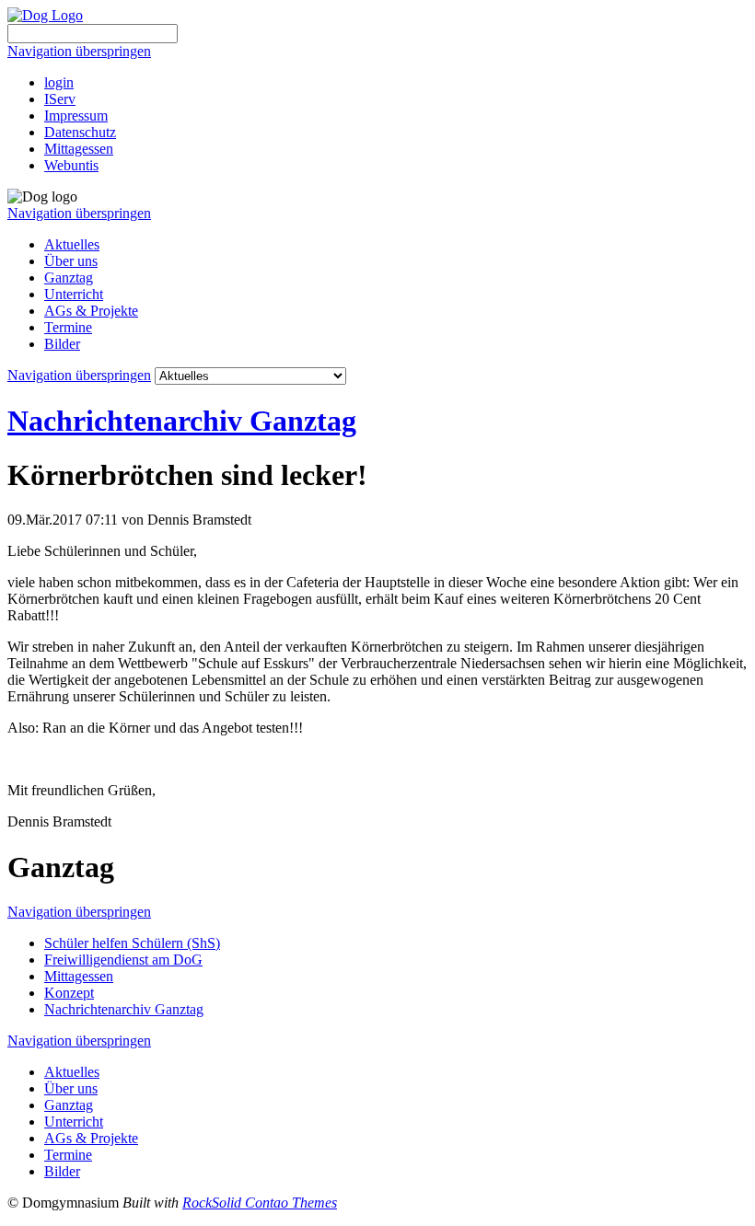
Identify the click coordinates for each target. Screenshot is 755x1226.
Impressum (76, 115)
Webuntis (71, 165)
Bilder (62, 344)
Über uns (71, 261)
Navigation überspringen (79, 51)
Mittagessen (78, 148)
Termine (68, 327)
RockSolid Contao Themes (259, 1202)
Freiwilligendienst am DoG (123, 959)
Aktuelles (71, 244)
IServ (60, 99)
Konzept (69, 992)
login (59, 82)
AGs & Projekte (91, 310)
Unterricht (73, 294)
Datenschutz (80, 132)
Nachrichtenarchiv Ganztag (181, 420)
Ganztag (68, 277)
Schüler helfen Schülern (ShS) (132, 943)
